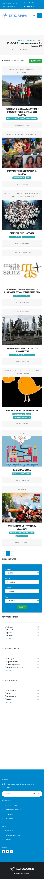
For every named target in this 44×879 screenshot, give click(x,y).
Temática (8, 588)
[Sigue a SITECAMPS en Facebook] (3, 851)
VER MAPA (37, 61)
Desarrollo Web (23, 873)
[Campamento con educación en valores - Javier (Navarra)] (24, 151)
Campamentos (29, 40)
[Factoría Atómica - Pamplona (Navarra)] (24, 450)
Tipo (6, 597)
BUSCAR (22, 607)
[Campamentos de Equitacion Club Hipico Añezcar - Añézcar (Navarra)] (24, 328)
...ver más (8, 639)
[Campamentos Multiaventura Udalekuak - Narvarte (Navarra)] (24, 506)
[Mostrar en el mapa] (19, 89)
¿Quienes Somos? (11, 805)
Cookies (8, 840)
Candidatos (30, 6)
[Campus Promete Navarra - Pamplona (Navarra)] (24, 213)
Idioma (7, 578)
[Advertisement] (22, 742)
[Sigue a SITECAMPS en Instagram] (11, 851)
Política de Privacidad (12, 835)
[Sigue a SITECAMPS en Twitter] (7, 851)
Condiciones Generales (13, 810)
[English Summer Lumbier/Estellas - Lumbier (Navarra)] (24, 391)
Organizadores (31, 3)
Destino (8, 569)
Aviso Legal (9, 831)
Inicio (20, 40)
